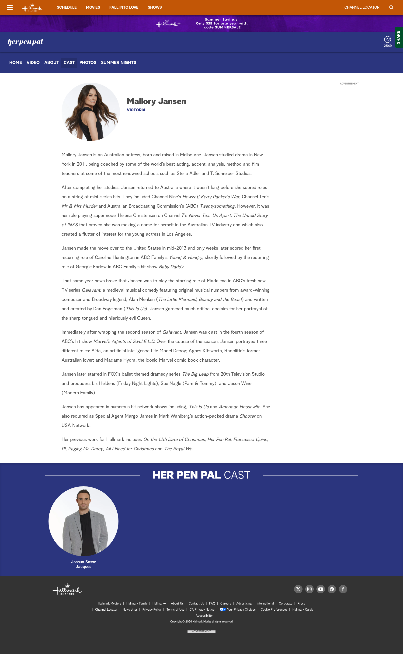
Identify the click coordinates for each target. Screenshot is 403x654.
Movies (93, 7)
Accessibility (204, 615)
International (265, 603)
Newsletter (130, 609)
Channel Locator (361, 7)
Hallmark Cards (302, 609)
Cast (69, 63)
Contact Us (196, 603)
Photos (88, 63)
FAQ (212, 603)
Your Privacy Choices (241, 609)
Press (301, 603)
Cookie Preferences (274, 609)
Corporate (285, 603)
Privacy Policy (151, 609)
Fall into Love (124, 7)
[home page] (32, 7)
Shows (155, 7)
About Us (177, 603)
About (51, 63)
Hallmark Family (136, 603)
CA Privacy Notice (202, 609)
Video (33, 63)
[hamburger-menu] (10, 7)
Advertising (244, 603)
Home (15, 63)
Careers (225, 603)
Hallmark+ (159, 603)
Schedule (67, 7)
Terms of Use (175, 609)
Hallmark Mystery (109, 603)
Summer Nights (118, 63)
